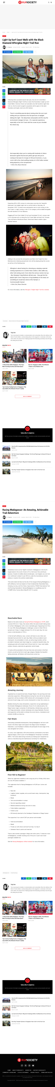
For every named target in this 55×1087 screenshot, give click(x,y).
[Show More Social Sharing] (35, 52)
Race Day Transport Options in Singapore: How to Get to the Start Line (28, 470)
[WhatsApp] (3, 93)
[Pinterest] (3, 106)
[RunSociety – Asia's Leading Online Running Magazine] (27, 2)
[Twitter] (3, 97)
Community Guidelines (9, 1072)
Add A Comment (27, 396)
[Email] (3, 100)
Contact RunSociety (39, 1070)
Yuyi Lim (10, 47)
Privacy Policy (35, 1072)
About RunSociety (18, 1070)
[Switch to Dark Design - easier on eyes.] (49, 2)
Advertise (28, 1070)
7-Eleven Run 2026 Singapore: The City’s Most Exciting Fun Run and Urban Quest (13, 365)
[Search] (51, 2)
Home (9, 1070)
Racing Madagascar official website (22, 841)
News (4, 36)
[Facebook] (3, 90)
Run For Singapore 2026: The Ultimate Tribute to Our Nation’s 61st (38, 365)
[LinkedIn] (3, 103)
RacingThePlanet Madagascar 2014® (34, 622)
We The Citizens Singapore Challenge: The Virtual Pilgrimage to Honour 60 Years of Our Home (31, 455)
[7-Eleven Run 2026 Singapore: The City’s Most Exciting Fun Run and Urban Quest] (14, 356)
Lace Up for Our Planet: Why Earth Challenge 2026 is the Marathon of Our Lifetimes (31, 462)
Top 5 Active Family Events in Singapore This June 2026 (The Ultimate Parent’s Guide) (14, 388)
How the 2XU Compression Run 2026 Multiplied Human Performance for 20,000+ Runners (31, 447)
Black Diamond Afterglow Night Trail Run (18, 321)
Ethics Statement (23, 1072)
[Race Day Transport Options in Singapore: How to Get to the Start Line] (6, 471)
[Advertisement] (27, 17)
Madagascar (6, 872)
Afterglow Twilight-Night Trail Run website (37, 289)
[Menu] (4, 2)
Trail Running (14, 872)
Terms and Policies (46, 1072)
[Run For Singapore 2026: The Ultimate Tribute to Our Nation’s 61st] (40, 356)
